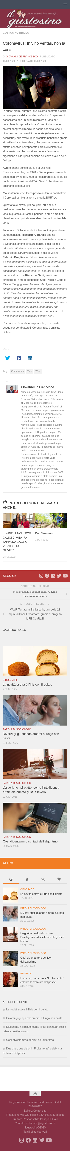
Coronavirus (17, 371)
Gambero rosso (14, 629)
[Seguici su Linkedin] (53, 576)
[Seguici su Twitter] (59, 576)
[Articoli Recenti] (11, 880)
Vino (29, 371)
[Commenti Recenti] (43, 880)
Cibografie (10, 680)
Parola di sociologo (17, 729)
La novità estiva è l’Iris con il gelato (27, 684)
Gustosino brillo (16, 32)
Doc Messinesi (44, 533)
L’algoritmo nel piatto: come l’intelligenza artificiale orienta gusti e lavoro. (42, 937)
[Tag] (59, 880)
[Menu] (65, 4)
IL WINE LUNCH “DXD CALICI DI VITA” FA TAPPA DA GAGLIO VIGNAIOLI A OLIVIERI (17, 542)
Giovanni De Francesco (22, 56)
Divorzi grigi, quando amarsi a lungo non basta (34, 1018)
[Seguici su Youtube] (65, 576)
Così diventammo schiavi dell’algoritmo (30, 841)
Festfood (26, 973)
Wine (38, 371)
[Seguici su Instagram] (41, 576)
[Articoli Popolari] (27, 880)
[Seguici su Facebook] (47, 576)
